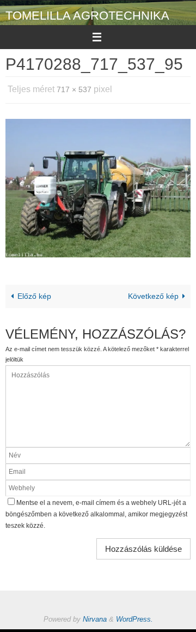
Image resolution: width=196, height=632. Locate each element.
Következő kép (153, 293)
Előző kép (34, 293)
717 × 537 (74, 88)
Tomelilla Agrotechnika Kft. (87, 23)
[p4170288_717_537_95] (98, 185)
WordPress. (134, 616)
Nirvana (95, 616)
